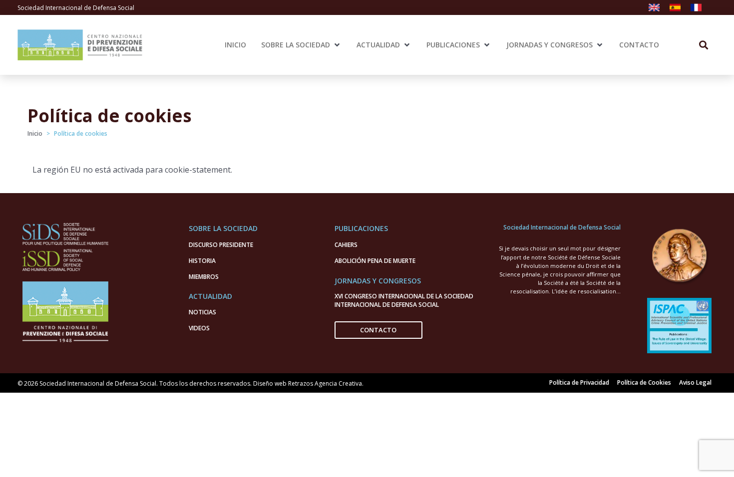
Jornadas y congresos (378, 280)
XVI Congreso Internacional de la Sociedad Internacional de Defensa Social (404, 300)
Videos (199, 328)
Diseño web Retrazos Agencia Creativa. (308, 383)
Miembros (204, 276)
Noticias (202, 312)
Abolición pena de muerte (375, 260)
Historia (202, 260)
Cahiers (346, 244)
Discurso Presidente (221, 244)
